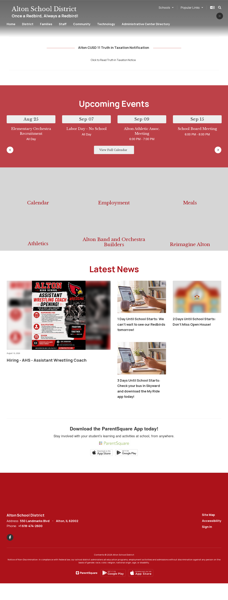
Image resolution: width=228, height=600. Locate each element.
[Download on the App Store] (140, 573)
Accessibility (211, 521)
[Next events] (218, 150)
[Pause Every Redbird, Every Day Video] (219, 16)
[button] (166, 7)
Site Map (208, 515)
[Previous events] (10, 150)
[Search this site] (219, 7)
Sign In (207, 527)
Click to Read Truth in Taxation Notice (113, 60)
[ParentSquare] (86, 572)
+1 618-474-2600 (30, 526)
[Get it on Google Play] (113, 573)
